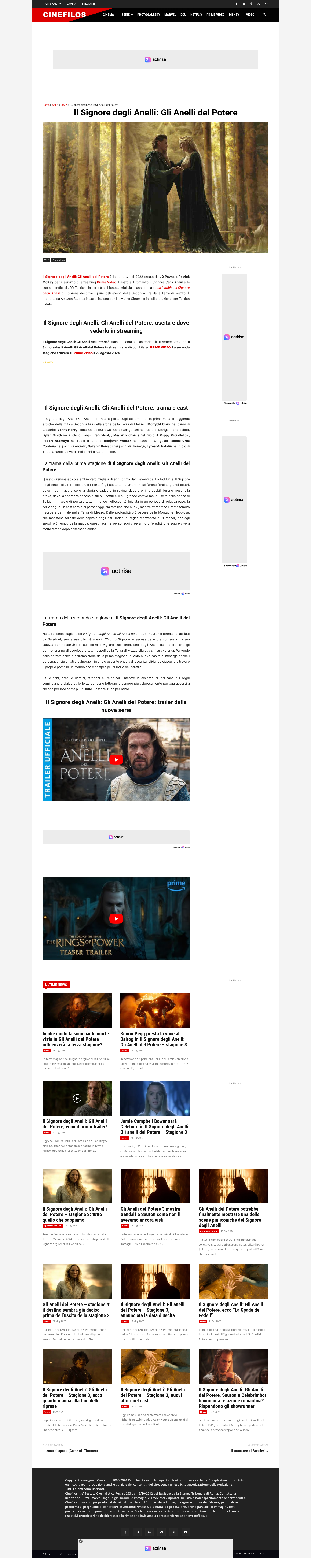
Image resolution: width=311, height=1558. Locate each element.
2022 (64, 104)
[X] (258, 3)
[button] (264, 15)
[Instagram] (244, 3)
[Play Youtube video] (116, 759)
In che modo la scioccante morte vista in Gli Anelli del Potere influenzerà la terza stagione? (76, 1039)
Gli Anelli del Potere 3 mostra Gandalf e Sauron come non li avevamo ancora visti (150, 1214)
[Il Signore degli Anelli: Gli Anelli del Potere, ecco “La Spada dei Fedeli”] (233, 1281)
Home (46, 104)
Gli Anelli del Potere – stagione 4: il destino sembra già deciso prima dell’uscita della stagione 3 (77, 1310)
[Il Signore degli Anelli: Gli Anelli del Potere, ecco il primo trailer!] (77, 1098)
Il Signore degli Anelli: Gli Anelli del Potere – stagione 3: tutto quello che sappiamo (75, 1214)
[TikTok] (251, 3)
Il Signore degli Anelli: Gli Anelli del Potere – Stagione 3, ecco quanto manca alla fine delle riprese (75, 1398)
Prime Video (58, 260)
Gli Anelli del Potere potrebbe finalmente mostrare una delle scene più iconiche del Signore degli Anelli (230, 1217)
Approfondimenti (52, 1225)
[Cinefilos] (67, 14)
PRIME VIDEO (160, 347)
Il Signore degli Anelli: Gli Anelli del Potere (76, 277)
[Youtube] (266, 3)
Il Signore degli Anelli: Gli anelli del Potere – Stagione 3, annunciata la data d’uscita (152, 1310)
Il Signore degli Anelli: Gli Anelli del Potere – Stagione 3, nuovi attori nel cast (153, 1395)
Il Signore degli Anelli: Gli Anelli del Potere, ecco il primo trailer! (75, 1124)
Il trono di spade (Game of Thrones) (70, 1450)
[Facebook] (236, 3)
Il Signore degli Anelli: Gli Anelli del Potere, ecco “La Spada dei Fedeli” (231, 1310)
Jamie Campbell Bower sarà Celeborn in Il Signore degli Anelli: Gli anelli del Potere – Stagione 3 (155, 1126)
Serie (55, 104)
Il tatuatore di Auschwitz (249, 1450)
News (47, 1050)
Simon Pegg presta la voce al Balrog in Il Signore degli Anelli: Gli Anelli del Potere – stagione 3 (153, 1039)
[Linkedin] (149, 1532)
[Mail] (161, 1532)
